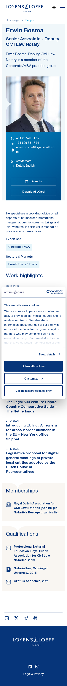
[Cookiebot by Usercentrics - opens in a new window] (47, 292)
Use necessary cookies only (33, 390)
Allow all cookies (33, 366)
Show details (47, 354)
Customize (31, 378)
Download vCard (33, 192)
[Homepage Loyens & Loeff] (24, 7)
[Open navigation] (62, 7)
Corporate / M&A (19, 247)
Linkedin (36, 181)
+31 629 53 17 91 (27, 143)
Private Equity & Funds (22, 264)
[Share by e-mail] (25, 618)
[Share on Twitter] (16, 618)
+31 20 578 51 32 (27, 138)
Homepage (12, 20)
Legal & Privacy (33, 674)
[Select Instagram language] (37, 666)
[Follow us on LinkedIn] (30, 666)
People (29, 20)
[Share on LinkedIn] (6, 618)
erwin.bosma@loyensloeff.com (35, 150)
